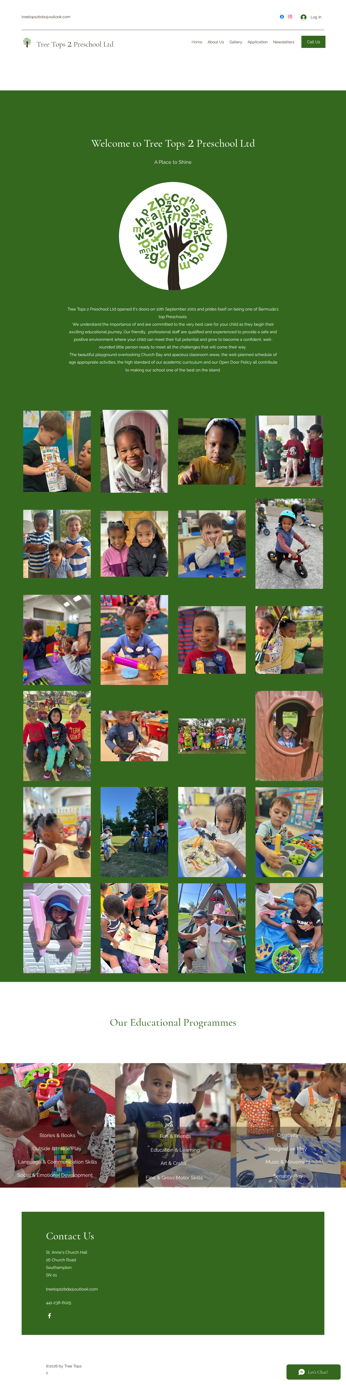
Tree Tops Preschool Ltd (75, 44)
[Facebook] (49, 1315)
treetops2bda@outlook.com (46, 17)
